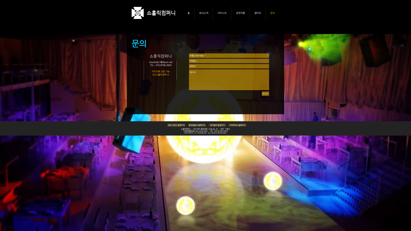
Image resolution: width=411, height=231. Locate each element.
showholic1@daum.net (160, 62)
